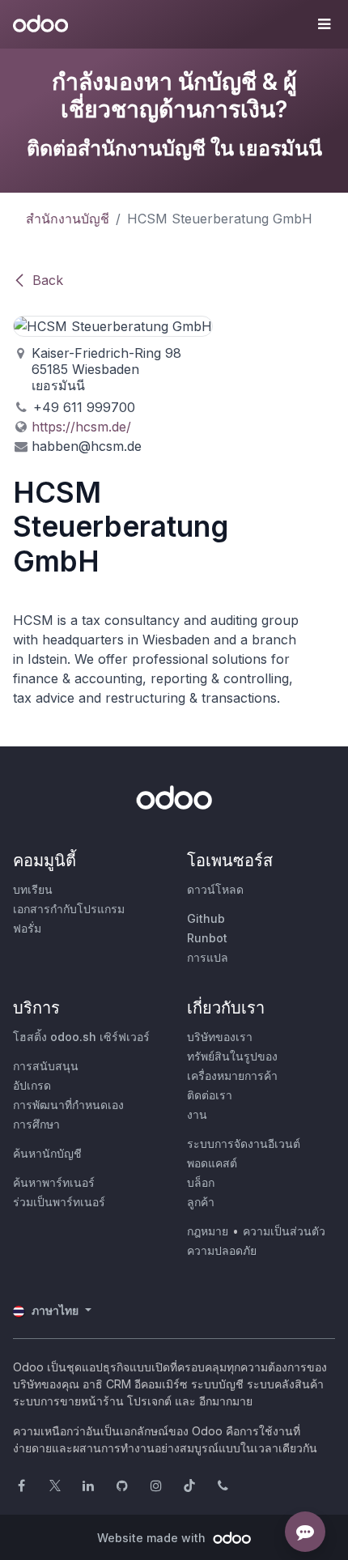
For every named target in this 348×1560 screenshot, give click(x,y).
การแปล (207, 957)
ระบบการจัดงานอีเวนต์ (243, 1143)
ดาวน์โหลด (215, 889)
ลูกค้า (200, 1202)
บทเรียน (33, 889)
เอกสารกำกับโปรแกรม (69, 909)
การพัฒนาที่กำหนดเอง (68, 1105)
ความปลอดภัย (222, 1250)
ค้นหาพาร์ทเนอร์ (54, 1182)
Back (47, 280)
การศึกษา (36, 1124)
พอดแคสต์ (212, 1163)
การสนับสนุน (46, 1066)
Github (206, 918)
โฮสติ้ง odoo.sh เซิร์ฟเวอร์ (81, 1037)
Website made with (153, 1538)
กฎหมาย (207, 1231)
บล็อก (200, 1182)
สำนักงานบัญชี (67, 218)
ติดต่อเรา (209, 1095)
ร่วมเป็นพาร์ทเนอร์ (59, 1202)
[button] (323, 24)
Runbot (207, 938)
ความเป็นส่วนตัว (284, 1231)
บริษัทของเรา (220, 1037)
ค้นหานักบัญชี (47, 1153)
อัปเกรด (32, 1085)
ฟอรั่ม (27, 928)
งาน (197, 1114)
